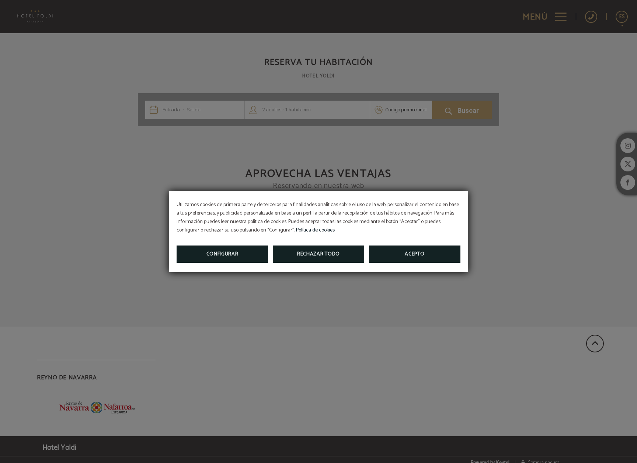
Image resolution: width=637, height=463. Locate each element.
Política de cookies (315, 230)
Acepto (414, 254)
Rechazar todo (318, 254)
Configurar (222, 254)
